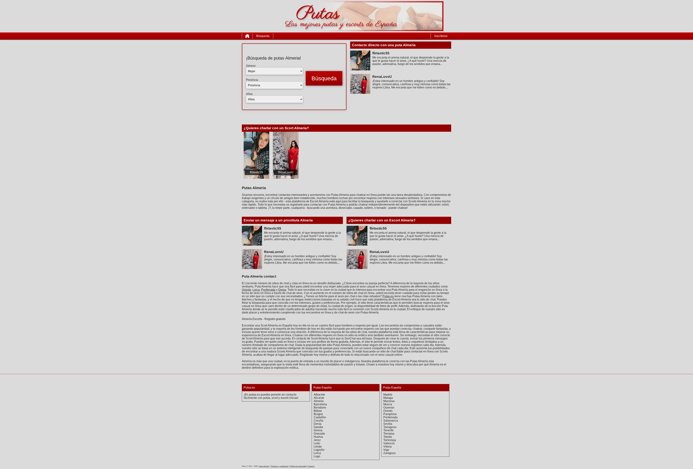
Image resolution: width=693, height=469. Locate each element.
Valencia (389, 443)
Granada (319, 433)
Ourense (388, 407)
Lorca (256, 289)
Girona (318, 430)
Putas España (322, 387)
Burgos (318, 414)
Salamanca (390, 420)
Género (251, 65)
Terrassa (388, 433)
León (317, 443)
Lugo (317, 456)
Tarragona (389, 427)
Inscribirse (441, 36)
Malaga (388, 397)
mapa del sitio (264, 466)
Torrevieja (389, 440)
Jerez (317, 440)
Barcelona (320, 404)
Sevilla (387, 423)
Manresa (389, 401)
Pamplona (389, 414)
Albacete (319, 394)
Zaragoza (389, 453)
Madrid (387, 394)
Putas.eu (388, 296)
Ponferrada (268, 289)
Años (249, 93)
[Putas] (247, 36)
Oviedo (246, 289)
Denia (282, 289)
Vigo (386, 449)
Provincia (252, 79)
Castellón (320, 417)
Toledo (387, 436)
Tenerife (388, 430)
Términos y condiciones (280, 466)
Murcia (387, 404)
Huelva (318, 436)
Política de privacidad (298, 466)
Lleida (318, 446)
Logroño (319, 449)
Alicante (319, 397)
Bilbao (318, 410)
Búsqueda (262, 36)
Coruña (318, 420)
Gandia (318, 427)
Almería (319, 401)
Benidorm (320, 407)
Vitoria (387, 446)
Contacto (311, 466)
